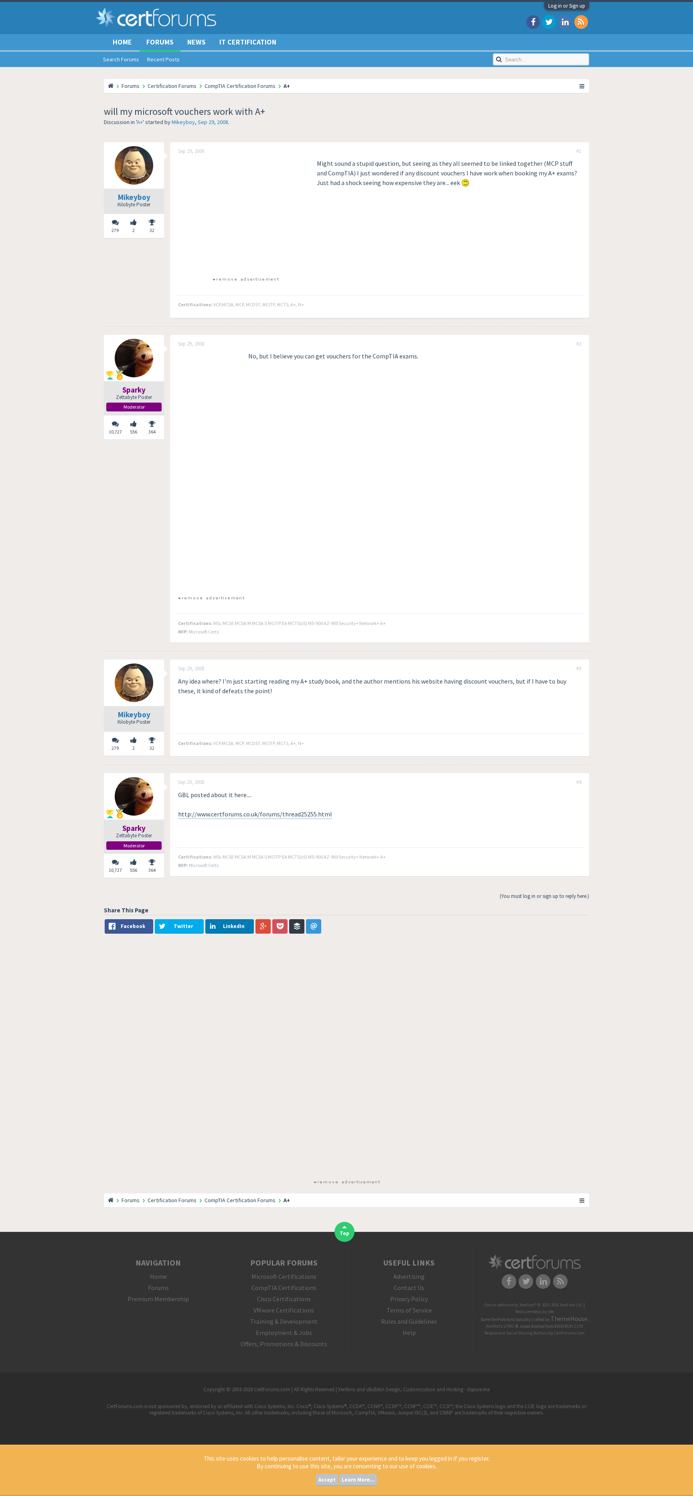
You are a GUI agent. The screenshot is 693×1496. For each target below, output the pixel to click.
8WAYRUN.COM (569, 1326)
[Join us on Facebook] (533, 21)
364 (152, 432)
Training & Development (284, 1321)
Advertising (409, 1276)
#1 (578, 151)
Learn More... (358, 1479)
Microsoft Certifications (283, 1276)
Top (344, 1233)
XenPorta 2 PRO (500, 1326)
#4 (578, 782)
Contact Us (409, 1288)
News (196, 42)
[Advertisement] (245, 215)
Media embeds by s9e (534, 1312)
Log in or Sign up (566, 5)
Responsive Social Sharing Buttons (516, 1333)
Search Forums (121, 59)
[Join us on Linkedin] (565, 21)
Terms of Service (409, 1310)
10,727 (115, 432)
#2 (578, 344)
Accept (327, 1479)
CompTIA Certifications (283, 1288)
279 (115, 230)
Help (409, 1333)
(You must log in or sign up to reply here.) (544, 896)
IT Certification (247, 42)
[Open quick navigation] (582, 86)
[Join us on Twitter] (549, 21)
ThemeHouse (569, 1319)
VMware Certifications (283, 1310)
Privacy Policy (409, 1299)
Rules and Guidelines (409, 1321)
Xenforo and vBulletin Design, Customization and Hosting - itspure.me (414, 1389)
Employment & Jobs (284, 1333)
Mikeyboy (183, 122)
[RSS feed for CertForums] (581, 21)
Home (122, 42)
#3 (578, 669)
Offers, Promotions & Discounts (284, 1344)
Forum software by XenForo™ (533, 1305)
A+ (140, 122)
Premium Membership (158, 1299)
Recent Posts (163, 59)
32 (152, 230)
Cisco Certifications (284, 1299)
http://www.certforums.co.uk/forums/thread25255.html (255, 814)
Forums (160, 42)
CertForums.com (569, 1333)
